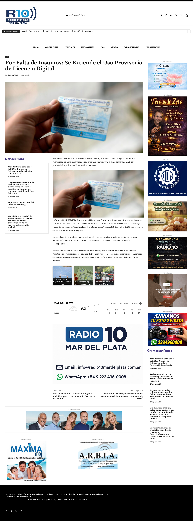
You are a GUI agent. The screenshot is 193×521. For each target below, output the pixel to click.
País (7, 57)
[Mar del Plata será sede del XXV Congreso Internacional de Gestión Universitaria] (41, 170)
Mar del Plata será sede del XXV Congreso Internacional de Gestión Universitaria (57, 31)
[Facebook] (161, 15)
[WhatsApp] (181, 15)
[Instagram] (166, 15)
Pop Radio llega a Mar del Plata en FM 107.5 (21, 203)
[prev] (184, 31)
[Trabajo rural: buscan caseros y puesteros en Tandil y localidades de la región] (180, 377)
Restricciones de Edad (78, 499)
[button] (187, 15)
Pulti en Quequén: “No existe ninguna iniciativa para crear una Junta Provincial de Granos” (74, 396)
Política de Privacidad (37, 499)
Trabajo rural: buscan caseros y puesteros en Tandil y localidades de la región (161, 377)
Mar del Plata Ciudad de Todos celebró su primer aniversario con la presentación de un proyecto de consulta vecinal (20, 222)
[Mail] (171, 15)
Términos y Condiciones (57, 499)
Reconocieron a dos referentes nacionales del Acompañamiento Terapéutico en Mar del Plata (162, 394)
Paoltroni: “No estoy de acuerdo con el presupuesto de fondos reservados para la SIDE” (121, 396)
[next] (189, 31)
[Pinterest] (128, 75)
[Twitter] (176, 15)
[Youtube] (20, 510)
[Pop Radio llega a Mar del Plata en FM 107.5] (41, 206)
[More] (140, 75)
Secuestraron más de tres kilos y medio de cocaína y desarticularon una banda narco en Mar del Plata (162, 433)
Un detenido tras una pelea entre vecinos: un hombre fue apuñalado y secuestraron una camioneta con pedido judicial (162, 413)
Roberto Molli (13, 75)
